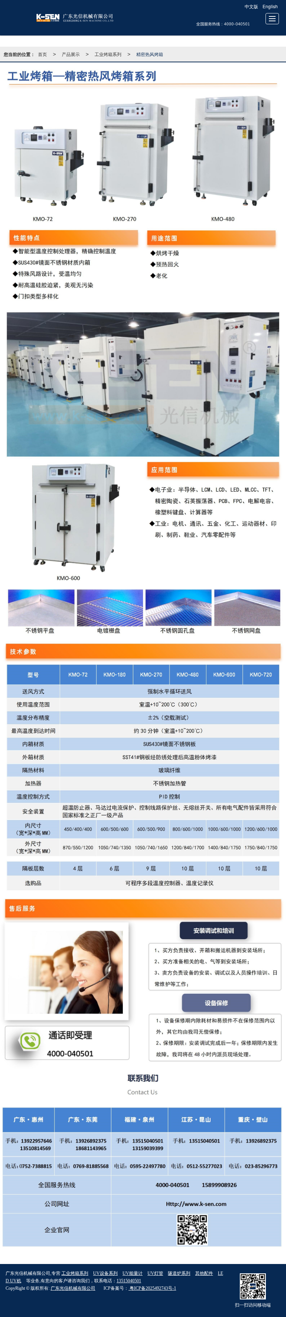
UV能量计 (133, 1273)
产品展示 (71, 54)
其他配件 (204, 1273)
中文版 (251, 6)
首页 (42, 54)
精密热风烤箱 (149, 54)
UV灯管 (155, 1273)
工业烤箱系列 (108, 54)
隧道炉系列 (179, 1273)
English (270, 6)
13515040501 (129, 1280)
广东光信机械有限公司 (73, 1288)
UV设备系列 (105, 1273)
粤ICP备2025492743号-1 (152, 1288)
